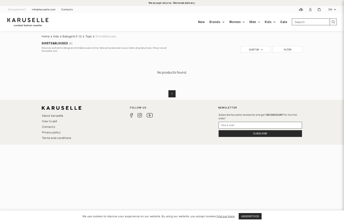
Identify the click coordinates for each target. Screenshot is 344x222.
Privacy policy (51, 132)
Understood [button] (250, 216)
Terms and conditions (56, 138)
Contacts (67, 9)
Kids (56, 36)
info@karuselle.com (43, 9)
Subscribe (260, 133)
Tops (88, 36)
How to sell (49, 121)
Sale (283, 22)
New (201, 22)
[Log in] (310, 9)
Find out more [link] (226, 216)
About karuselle (52, 115)
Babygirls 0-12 (72, 36)
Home (46, 36)
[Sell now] (301, 9)
